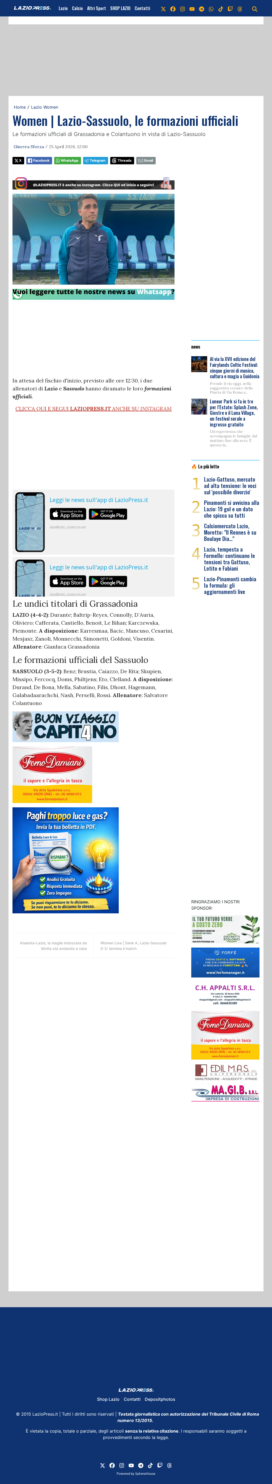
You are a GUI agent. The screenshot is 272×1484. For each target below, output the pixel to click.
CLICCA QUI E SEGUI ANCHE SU (93, 408)
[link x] (163, 8)
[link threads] (240, 8)
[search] (255, 8)
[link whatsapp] (211, 8)
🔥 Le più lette (205, 466)
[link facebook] (173, 8)
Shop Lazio (108, 1399)
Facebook (41, 160)
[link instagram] (182, 8)
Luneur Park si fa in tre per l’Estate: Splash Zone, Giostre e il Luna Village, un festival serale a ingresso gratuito (234, 413)
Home (20, 107)
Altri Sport (96, 8)
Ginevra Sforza (29, 146)
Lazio (63, 8)
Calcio (77, 8)
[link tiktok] (221, 8)
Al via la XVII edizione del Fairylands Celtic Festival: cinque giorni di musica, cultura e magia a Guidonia (234, 367)
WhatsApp (69, 160)
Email (148, 160)
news (195, 346)
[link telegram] (201, 8)
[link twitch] (230, 8)
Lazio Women (44, 107)
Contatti (142, 8)
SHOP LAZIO (120, 8)
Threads (124, 160)
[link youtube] (192, 8)
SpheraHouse (145, 1474)
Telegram (97, 160)
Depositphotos (160, 1399)
